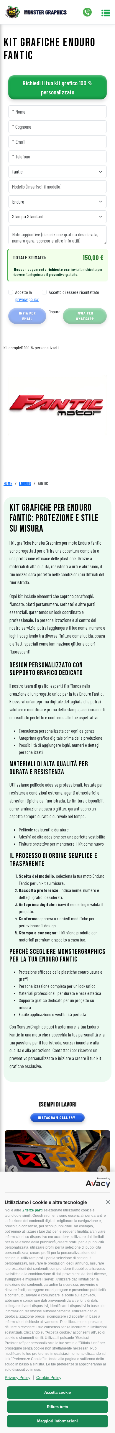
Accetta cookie (57, 1392)
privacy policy (27, 299)
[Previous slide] (13, 1170)
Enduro (25, 484)
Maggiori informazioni (57, 1421)
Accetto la (27, 295)
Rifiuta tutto (57, 1407)
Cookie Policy (48, 1377)
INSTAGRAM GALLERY (56, 1117)
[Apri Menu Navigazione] (105, 12)
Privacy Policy (17, 1377)
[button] (108, 1202)
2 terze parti (32, 1210)
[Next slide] (102, 1170)
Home (8, 484)
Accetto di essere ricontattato (74, 292)
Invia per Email (27, 316)
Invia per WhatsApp (85, 316)
